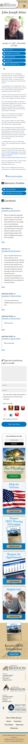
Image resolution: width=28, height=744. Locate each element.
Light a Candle (9, 49)
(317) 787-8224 (7, 676)
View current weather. (15, 176)
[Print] (4, 69)
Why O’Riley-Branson (14, 718)
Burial (9, 721)
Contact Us (5, 673)
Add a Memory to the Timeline (13, 53)
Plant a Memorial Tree (12, 64)
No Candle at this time (11, 419)
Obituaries (14, 728)
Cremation (17, 721)
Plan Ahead (9, 725)
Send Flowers (9, 60)
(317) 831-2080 (7, 698)
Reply (3, 242)
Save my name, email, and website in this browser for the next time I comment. (14, 397)
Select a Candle (7, 403)
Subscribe (14, 443)
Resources (19, 725)
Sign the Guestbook (10, 57)
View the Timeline (11, 189)
